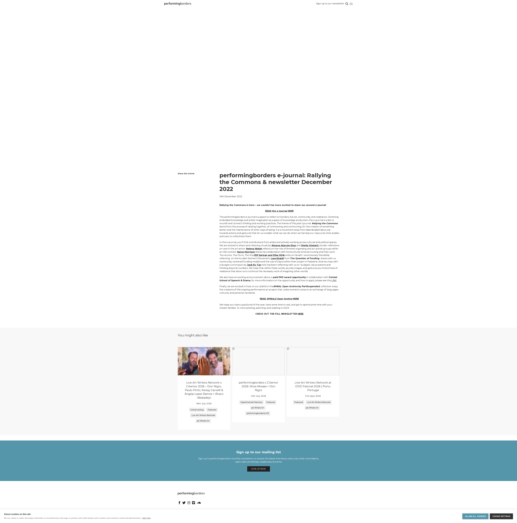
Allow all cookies (475, 516)
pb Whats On (203, 421)
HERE (300, 314)
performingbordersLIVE (258, 413)
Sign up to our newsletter (330, 3)
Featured (212, 410)
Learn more (146, 518)
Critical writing (197, 410)
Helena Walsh (254, 248)
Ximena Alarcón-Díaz (284, 245)
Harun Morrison (246, 252)
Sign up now (258, 469)
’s (310, 245)
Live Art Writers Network (203, 415)
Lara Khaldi (277, 258)
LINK (333, 280)
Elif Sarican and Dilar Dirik (269, 255)
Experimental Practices (251, 402)
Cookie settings (501, 516)
